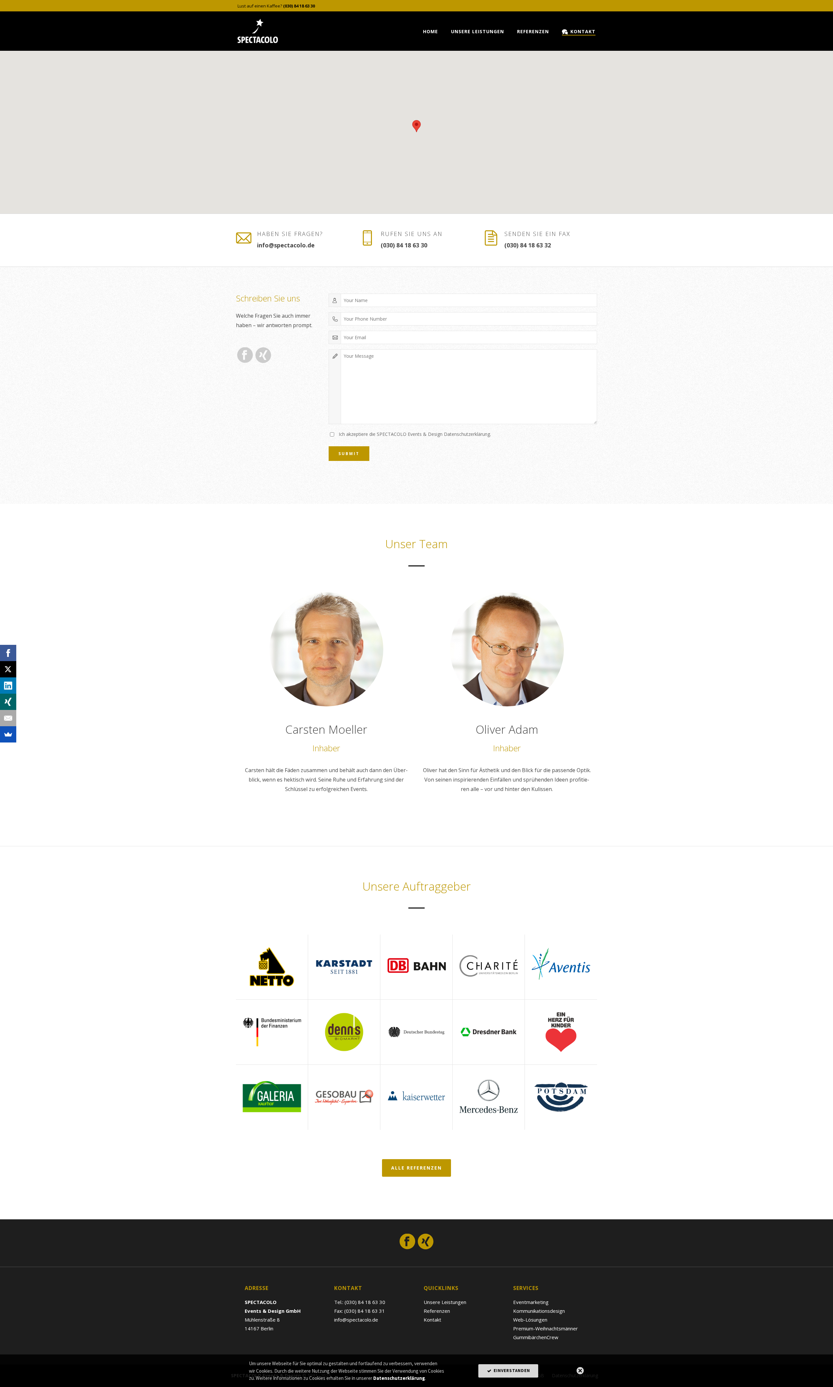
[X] (8, 669)
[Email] (8, 718)
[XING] (8, 702)
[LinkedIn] (8, 685)
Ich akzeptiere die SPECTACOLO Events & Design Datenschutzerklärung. (415, 434)
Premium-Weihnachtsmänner (545, 1328)
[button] (416, 126)
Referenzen (533, 31)
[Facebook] (8, 653)
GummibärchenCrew (535, 1337)
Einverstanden (511, 1370)
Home (430, 31)
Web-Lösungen (530, 1319)
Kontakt (582, 31)
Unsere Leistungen (477, 31)
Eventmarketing (531, 1302)
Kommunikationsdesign (539, 1311)
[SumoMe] (8, 734)
